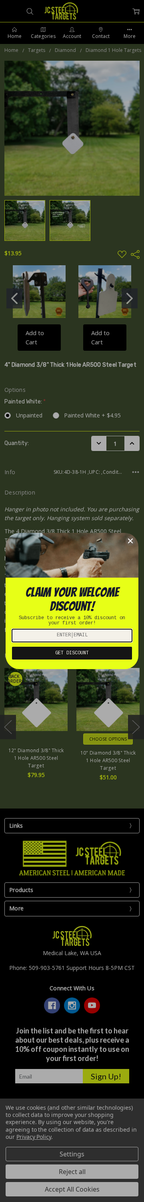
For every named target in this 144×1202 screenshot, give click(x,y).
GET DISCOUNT (72, 653)
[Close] (130, 541)
